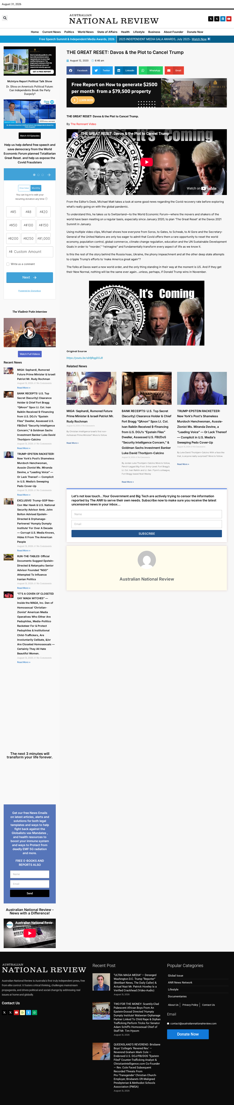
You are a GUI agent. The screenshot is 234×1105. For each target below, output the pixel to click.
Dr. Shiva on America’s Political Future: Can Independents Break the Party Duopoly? (29, 90)
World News (86, 32)
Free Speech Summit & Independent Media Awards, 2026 (76, 39)
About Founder (173, 32)
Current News (51, 32)
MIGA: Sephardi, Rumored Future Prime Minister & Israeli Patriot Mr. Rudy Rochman (36, 374)
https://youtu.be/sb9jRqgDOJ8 (85, 358)
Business (154, 32)
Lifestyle (139, 32)
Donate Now (195, 32)
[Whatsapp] (34, 1012)
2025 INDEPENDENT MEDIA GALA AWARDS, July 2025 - (163, 39)
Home (35, 32)
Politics (69, 32)
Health (125, 32)
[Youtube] (16, 1012)
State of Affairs (107, 32)
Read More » (23, 387)
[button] (5, 18)
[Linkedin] (222, 18)
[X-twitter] (210, 18)
